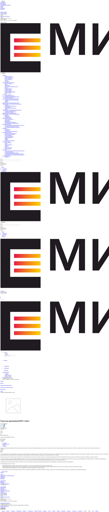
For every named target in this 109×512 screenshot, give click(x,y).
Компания (2, 478)
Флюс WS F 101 (3, 489)
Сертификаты (3, 480)
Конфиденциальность (4, 506)
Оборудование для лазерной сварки (7, 475)
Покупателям (3, 487)
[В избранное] (2, 425)
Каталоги (2, 488)
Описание (5, 443)
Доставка (4, 446)
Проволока (2, 476)
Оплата (4, 445)
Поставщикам (3, 486)
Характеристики (6, 444)
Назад (6, 353)
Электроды (2, 477)
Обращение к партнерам (5, 490)
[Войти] (0, 295)
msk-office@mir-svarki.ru (5, 16)
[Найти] (1, 166)
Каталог (2, 472)
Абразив (2, 474)
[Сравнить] (2, 427)
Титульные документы (4, 483)
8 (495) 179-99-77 (3, 12)
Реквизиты (2, 482)
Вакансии (2, 481)
